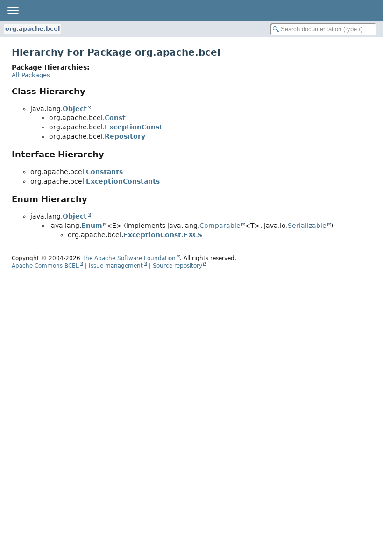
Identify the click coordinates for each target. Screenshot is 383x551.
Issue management (116, 265)
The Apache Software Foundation (129, 258)
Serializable (307, 225)
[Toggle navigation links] (13, 10)
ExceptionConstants (123, 181)
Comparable (220, 225)
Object (75, 109)
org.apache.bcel (32, 28)
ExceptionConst (134, 127)
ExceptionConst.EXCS (162, 235)
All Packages (31, 74)
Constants (104, 172)
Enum (91, 225)
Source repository (177, 265)
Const (115, 117)
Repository (125, 136)
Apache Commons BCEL (45, 265)
